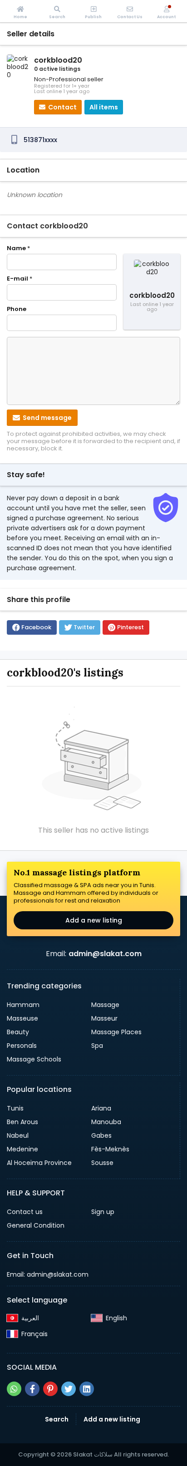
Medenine (22, 1149)
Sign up (102, 1211)
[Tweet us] (68, 1389)
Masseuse (22, 1018)
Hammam (23, 1004)
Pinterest (130, 627)
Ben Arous (22, 1121)
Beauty (18, 1032)
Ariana (101, 1108)
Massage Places (116, 1032)
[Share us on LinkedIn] (86, 1389)
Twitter (84, 627)
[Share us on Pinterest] (50, 1389)
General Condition (35, 1225)
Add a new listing (93, 920)
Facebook (36, 627)
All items (103, 107)
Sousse (102, 1162)
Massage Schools (34, 1059)
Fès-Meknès (110, 1149)
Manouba (106, 1121)
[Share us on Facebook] (32, 1389)
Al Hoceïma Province (39, 1162)
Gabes (101, 1135)
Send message (46, 417)
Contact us (25, 1211)
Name (18, 248)
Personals (22, 1045)
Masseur (104, 1018)
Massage (105, 1004)
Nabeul (18, 1135)
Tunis (15, 1108)
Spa (97, 1045)
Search (57, 1419)
